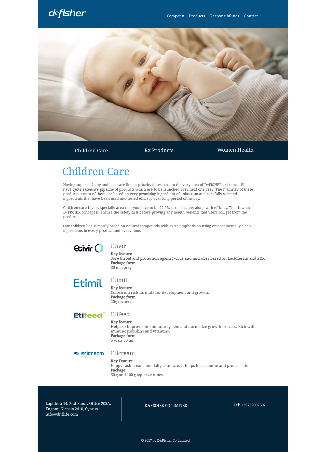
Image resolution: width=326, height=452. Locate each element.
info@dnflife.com (62, 414)
